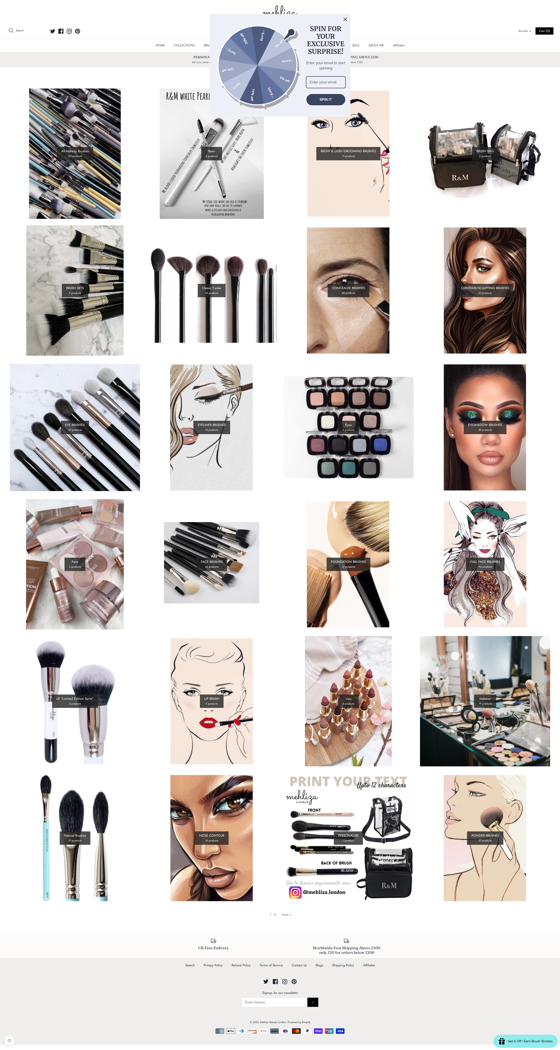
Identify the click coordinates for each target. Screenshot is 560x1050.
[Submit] (312, 1002)
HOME (160, 45)
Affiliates (399, 45)
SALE (355, 45)
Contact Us (299, 965)
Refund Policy (241, 965)
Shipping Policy (343, 965)
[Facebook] (60, 31)
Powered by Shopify (299, 1022)
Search (190, 965)
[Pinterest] (77, 31)
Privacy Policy (213, 965)
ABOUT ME (376, 45)
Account (523, 31)
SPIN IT (326, 99)
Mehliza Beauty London (273, 1022)
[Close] (345, 19)
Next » (286, 914)
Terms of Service (271, 965)
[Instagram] (69, 31)
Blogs (319, 965)
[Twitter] (52, 31)
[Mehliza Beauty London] (280, 13)
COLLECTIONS (184, 45)
